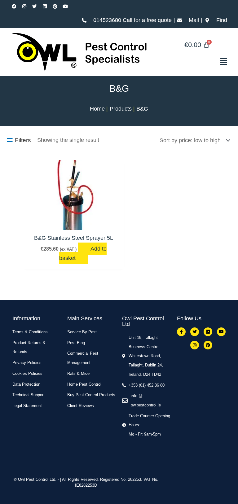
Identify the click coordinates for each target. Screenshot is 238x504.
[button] (197, 62)
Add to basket (83, 253)
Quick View (74, 223)
